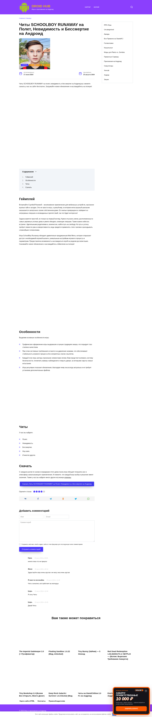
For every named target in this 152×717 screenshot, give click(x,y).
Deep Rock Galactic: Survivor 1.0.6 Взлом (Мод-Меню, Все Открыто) (61, 695)
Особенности (30, 180)
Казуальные (108, 48)
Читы (27, 184)
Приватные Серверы (111, 57)
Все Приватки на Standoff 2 (113, 39)
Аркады (107, 34)
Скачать (28, 187)
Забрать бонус (131, 708)
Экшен (106, 79)
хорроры (67, 477)
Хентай (96, 7)
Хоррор (88, 7)
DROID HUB (41, 6)
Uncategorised (109, 29)
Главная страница (25, 18)
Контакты (42, 701)
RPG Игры (107, 25)
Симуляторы (108, 66)
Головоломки (108, 43)
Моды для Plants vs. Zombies (114, 52)
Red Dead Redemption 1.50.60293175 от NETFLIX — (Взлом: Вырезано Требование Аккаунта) (119, 655)
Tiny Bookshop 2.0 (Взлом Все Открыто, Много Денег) (31, 694)
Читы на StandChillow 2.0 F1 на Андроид (89, 694)
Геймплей (29, 177)
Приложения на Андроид (113, 61)
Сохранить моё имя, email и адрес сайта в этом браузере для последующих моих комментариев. (52, 544)
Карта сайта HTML (27, 701)
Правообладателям (57, 701)
